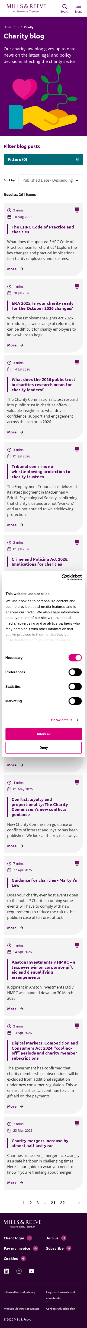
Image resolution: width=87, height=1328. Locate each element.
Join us (52, 1237)
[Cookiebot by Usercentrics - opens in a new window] (62, 577)
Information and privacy (19, 1292)
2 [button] (30, 1202)
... (18, 27)
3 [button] (37, 1202)
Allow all (44, 734)
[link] (6, 1271)
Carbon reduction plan (60, 1308)
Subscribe (55, 1248)
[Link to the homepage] (29, 8)
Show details (61, 720)
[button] (8, 1202)
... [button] (44, 1202)
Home (8, 27)
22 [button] (62, 1202)
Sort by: (10, 180)
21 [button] (53, 1202)
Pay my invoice (17, 1248)
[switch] (75, 672)
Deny (43, 748)
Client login (14, 1237)
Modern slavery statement (21, 1308)
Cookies (11, 1258)
